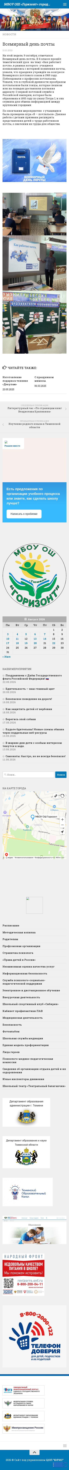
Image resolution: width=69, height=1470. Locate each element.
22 (53, 643)
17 (7, 643)
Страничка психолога (18, 952)
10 (7, 638)
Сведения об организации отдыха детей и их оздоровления (34, 1070)
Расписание (11, 925)
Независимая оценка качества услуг (29, 966)
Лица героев (11, 1052)
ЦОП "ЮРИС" (54, 1460)
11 (17, 638)
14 (44, 638)
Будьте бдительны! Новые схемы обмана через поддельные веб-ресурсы (33, 731)
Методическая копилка (19, 932)
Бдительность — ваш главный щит (30, 688)
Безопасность (12, 1024)
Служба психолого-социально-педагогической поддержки (24, 981)
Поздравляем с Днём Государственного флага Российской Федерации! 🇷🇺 (32, 677)
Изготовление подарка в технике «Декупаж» (15, 381)
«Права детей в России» (19, 959)
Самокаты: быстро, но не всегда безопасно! (36, 756)
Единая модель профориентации (26, 1045)
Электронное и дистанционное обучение (31, 990)
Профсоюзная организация (21, 946)
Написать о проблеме (24, 513)
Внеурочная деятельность (21, 997)
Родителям (10, 939)
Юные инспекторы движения (23, 1079)
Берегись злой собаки (21, 719)
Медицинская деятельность (23, 1017)
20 (35, 643)
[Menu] (65, 4)
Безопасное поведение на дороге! (29, 699)
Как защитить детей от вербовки (29, 709)
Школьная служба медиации (23, 1038)
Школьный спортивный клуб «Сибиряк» (30, 1004)
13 (35, 638)
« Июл (7, 656)
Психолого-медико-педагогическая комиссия (28, 1060)
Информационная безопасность (25, 973)
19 (26, 643)
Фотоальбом (11, 1031)
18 (17, 643)
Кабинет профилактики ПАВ (23, 1011)
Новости (9, 34)
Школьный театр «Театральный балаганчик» (34, 1086)
